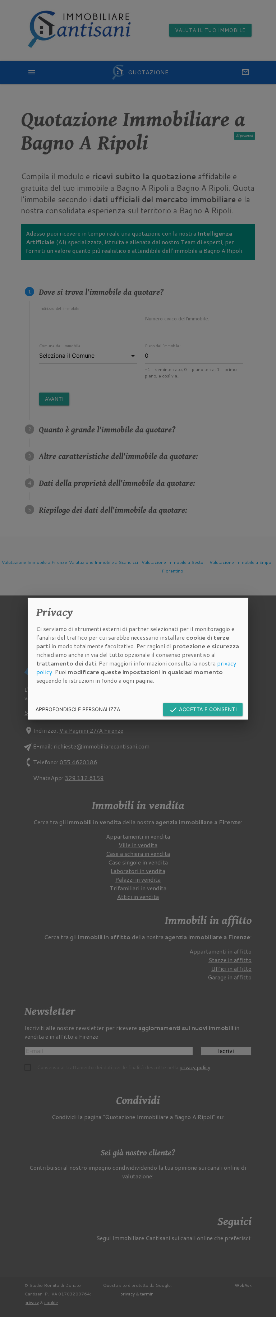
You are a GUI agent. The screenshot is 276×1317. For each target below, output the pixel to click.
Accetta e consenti (203, 709)
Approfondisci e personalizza (78, 709)
